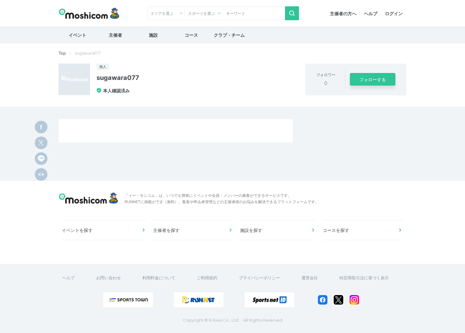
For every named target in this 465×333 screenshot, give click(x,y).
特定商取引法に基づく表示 (364, 277)
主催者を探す (166, 230)
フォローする (372, 79)
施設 (153, 35)
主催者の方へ (343, 13)
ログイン (394, 13)
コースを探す (336, 230)
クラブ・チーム (229, 35)
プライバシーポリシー (259, 277)
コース (191, 35)
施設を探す (251, 230)
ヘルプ (370, 13)
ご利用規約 (207, 277)
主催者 (115, 35)
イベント (77, 35)
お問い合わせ (108, 277)
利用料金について (158, 277)
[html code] (41, 174)
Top (62, 53)
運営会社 (309, 277)
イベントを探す (77, 230)
